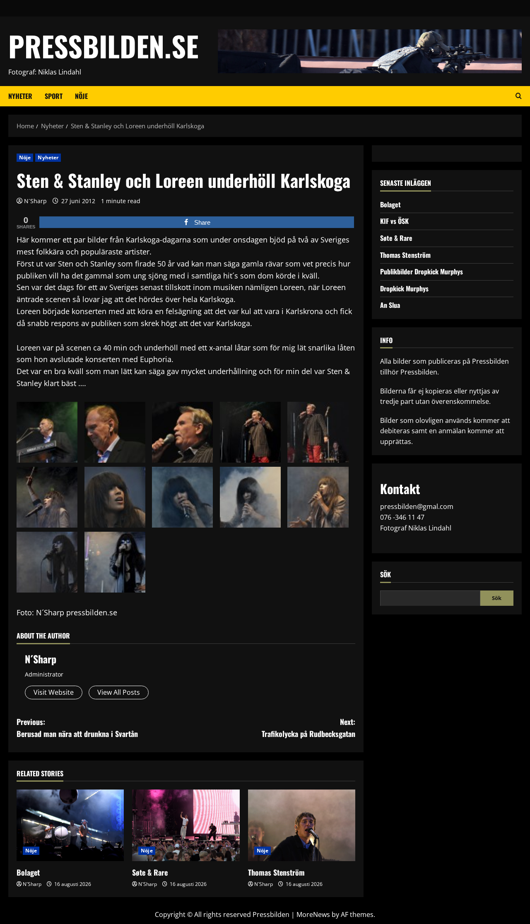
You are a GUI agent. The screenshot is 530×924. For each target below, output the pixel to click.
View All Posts (118, 692)
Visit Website (54, 692)
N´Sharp (35, 201)
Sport (54, 96)
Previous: (77, 727)
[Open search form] (519, 96)
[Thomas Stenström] (301, 825)
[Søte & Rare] (185, 825)
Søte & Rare (150, 872)
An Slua (390, 305)
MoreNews (313, 914)
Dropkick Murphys (404, 288)
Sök (385, 574)
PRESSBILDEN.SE (103, 46)
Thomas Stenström (276, 872)
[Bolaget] (70, 825)
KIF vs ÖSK (394, 221)
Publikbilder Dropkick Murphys (421, 271)
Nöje (81, 96)
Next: (308, 727)
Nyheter (20, 96)
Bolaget (28, 872)
